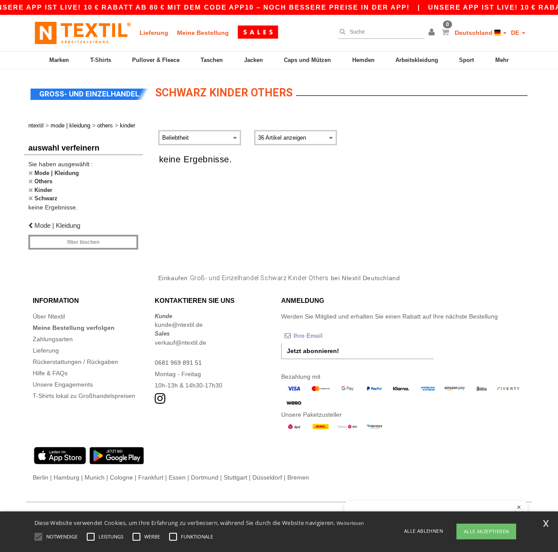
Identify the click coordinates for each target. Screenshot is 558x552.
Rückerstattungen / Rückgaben (75, 361)
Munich (95, 477)
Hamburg (66, 477)
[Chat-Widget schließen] (518, 507)
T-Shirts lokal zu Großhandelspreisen (84, 395)
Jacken (253, 60)
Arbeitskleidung (416, 60)
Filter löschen (83, 242)
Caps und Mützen (307, 60)
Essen (177, 477)
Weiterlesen (350, 523)
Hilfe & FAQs (50, 373)
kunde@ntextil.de (179, 324)
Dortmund (204, 477)
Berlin (40, 477)
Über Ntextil (49, 316)
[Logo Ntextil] (83, 33)
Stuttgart (235, 477)
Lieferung (154, 32)
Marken (59, 60)
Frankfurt (150, 477)
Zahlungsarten (53, 339)
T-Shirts (100, 60)
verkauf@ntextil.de (180, 342)
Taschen (212, 60)
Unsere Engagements (63, 384)
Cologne (121, 477)
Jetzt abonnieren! (313, 350)
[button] (433, 32)
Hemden (363, 60)
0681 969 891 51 (178, 362)
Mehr (502, 60)
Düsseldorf (267, 477)
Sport (466, 60)
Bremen (298, 477)
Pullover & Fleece (156, 60)
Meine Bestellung (203, 32)
